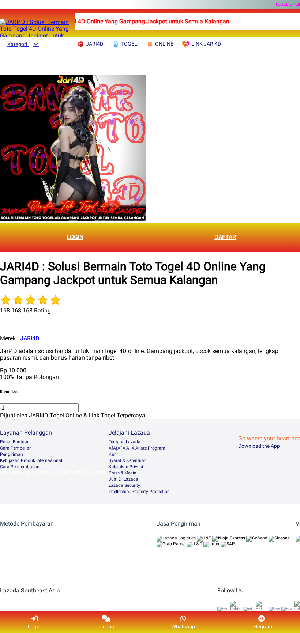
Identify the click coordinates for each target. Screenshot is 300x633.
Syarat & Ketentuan (128, 460)
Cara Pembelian (16, 448)
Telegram (261, 626)
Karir (113, 454)
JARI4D (30, 338)
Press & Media (122, 472)
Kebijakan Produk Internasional (31, 460)
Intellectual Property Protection (139, 491)
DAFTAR (225, 237)
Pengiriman (11, 454)
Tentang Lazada (124, 441)
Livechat (106, 626)
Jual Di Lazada (123, 479)
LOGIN (75, 237)
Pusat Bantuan (15, 441)
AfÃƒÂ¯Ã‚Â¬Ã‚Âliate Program (137, 448)
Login (34, 626)
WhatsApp (183, 626)
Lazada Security (124, 485)
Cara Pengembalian (20, 466)
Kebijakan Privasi (126, 466)
